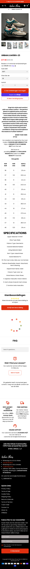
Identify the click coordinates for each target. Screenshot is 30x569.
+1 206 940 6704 (8, 467)
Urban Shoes (15, 559)
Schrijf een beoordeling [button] (15, 308)
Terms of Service (6, 502)
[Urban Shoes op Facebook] (11, 449)
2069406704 (7, 479)
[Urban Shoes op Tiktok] (21, 449)
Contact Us (5, 507)
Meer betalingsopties (16, 98)
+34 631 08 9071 (8, 463)
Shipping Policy (6, 497)
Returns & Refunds (7, 499)
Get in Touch (15, 373)
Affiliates (4, 513)
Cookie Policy (5, 494)
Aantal (3, 82)
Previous (2, 26)
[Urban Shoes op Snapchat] (17, 449)
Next (27, 26)
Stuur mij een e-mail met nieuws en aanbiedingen (13, 545)
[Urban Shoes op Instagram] (13, 449)
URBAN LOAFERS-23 (17, 9)
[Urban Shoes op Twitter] (9, 449)
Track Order (5, 505)
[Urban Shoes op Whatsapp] (19, 449)
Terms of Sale (5, 491)
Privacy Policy (5, 489)
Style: (4, 69)
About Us (4, 510)
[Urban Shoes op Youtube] (15, 449)
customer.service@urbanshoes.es (14, 476)
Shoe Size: (5, 76)
